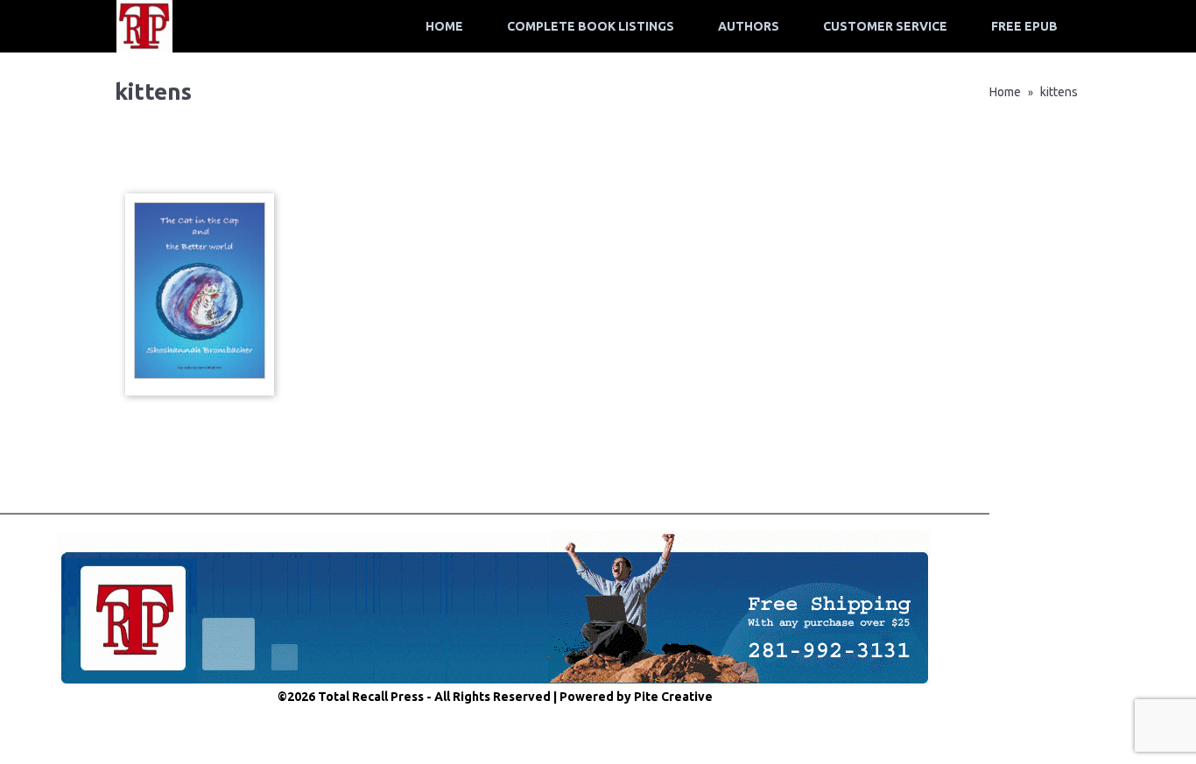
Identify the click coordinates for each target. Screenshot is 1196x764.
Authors (748, 26)
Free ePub (1024, 26)
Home (444, 26)
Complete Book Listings (590, 26)
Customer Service (885, 26)
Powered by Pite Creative (636, 697)
